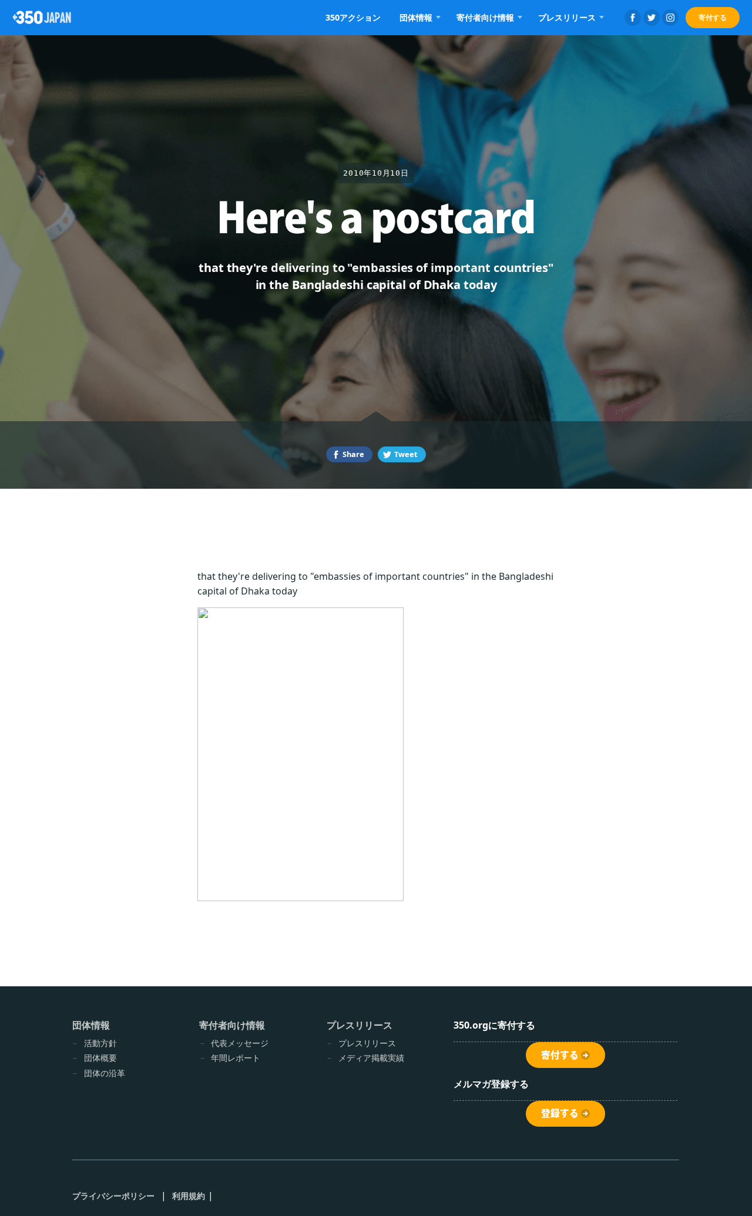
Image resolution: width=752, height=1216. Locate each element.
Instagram (670, 17)
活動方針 (100, 1043)
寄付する (713, 17)
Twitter (651, 17)
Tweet (406, 454)
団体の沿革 (104, 1073)
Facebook (633, 17)
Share (353, 454)
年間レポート (235, 1057)
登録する (560, 1113)
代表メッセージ (239, 1043)
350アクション (353, 17)
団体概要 (100, 1057)
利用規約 (188, 1195)
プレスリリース (367, 1043)
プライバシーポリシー (113, 1195)
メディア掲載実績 (371, 1057)
